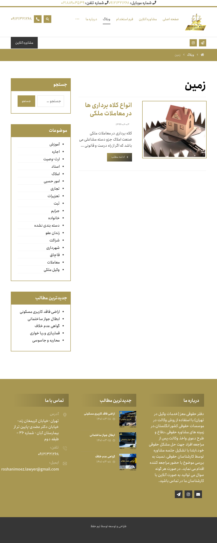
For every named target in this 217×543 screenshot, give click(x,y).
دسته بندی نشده (47, 225)
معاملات (53, 262)
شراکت (54, 240)
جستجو (26, 101)
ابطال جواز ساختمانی (44, 319)
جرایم (55, 211)
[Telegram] (178, 494)
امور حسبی (52, 181)
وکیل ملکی (52, 270)
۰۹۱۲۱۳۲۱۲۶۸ (118, 3)
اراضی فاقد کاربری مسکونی (40, 312)
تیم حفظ (95, 526)
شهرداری (53, 248)
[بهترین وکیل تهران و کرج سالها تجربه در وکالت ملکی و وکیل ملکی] (195, 22)
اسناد (55, 167)
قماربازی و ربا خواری (45, 333)
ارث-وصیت (51, 159)
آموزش (54, 144)
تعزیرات (53, 196)
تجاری (55, 189)
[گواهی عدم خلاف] (127, 462)
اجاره (56, 152)
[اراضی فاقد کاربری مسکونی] (127, 419)
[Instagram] (188, 494)
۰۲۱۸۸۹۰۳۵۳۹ (73, 3)
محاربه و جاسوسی (46, 340)
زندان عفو (53, 233)
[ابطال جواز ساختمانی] (127, 440)
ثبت (57, 203)
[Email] (198, 494)
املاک (55, 174)
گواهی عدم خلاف (47, 326)
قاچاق (55, 255)
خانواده (54, 218)
